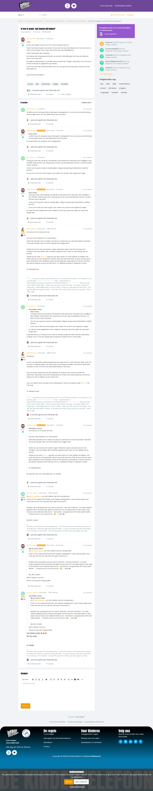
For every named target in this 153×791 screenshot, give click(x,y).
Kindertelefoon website (123, 6)
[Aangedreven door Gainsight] (76, 717)
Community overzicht (34, 21)
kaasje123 (108, 68)
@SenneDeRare (34, 496)
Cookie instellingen (75, 722)
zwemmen (45, 84)
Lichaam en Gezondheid (76, 21)
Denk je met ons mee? (90, 738)
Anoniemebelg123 (111, 49)
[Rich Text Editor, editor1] (56, 692)
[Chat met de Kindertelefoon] (73, 5)
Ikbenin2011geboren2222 (114, 61)
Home (20, 21)
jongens (122, 88)
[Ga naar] (39, 14)
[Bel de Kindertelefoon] (67, 5)
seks (108, 84)
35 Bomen (109, 42)
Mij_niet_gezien (32, 493)
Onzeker (64, 84)
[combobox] (65, 14)
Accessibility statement (94, 722)
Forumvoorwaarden (57, 722)
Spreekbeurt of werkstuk (91, 742)
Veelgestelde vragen (89, 734)
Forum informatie (106, 6)
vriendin (124, 92)
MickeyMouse (31, 229)
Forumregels (49, 734)
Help (114, 84)
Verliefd (114, 92)
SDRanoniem (31, 39)
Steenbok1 (109, 55)
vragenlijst (104, 92)
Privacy (47, 746)
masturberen (124, 84)
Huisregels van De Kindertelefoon (57, 738)
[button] (118, 15)
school (30, 84)
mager (55, 84)
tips (37, 84)
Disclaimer (48, 742)
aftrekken (112, 88)
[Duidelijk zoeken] (91, 14)
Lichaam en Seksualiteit (54, 21)
